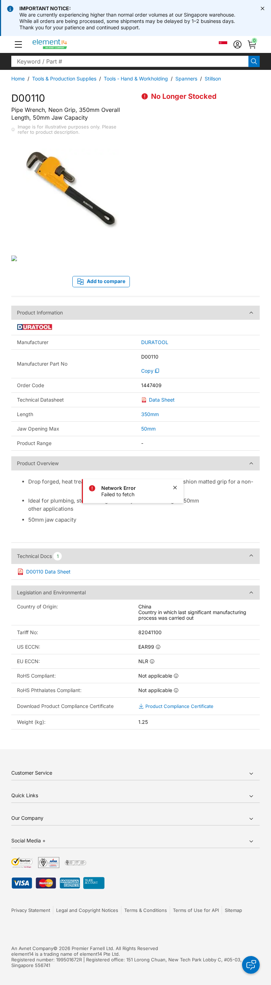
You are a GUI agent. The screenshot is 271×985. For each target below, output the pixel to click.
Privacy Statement (30, 910)
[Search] (254, 61)
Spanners (186, 79)
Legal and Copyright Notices (87, 910)
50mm (148, 429)
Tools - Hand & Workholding (136, 79)
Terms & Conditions (145, 910)
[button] (18, 44)
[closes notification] (262, 8)
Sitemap (233, 910)
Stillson (213, 79)
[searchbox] (129, 61)
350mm (150, 414)
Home (18, 79)
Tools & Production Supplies (64, 79)
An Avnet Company (32, 948)
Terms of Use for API (196, 910)
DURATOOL (154, 342)
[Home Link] (63, 44)
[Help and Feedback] (251, 965)
